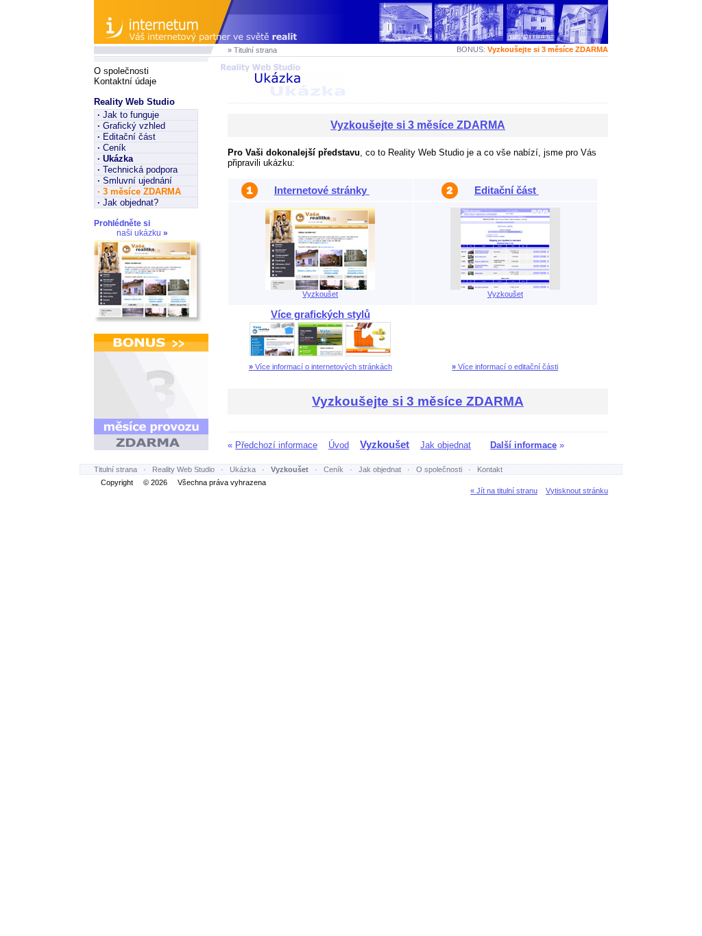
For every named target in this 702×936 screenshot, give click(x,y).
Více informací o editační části (505, 366)
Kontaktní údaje (125, 81)
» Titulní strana (252, 50)
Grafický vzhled (131, 126)
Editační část (126, 137)
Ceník (111, 148)
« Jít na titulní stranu (503, 491)
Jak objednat (445, 445)
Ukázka (243, 469)
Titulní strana (115, 469)
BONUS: (532, 49)
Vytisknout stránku (577, 491)
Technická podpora (137, 169)
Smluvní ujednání (134, 180)
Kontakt (490, 469)
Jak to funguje (128, 115)
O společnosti (121, 71)
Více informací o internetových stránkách (320, 366)
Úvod (338, 445)
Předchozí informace (276, 445)
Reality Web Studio (134, 102)
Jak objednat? (127, 202)
